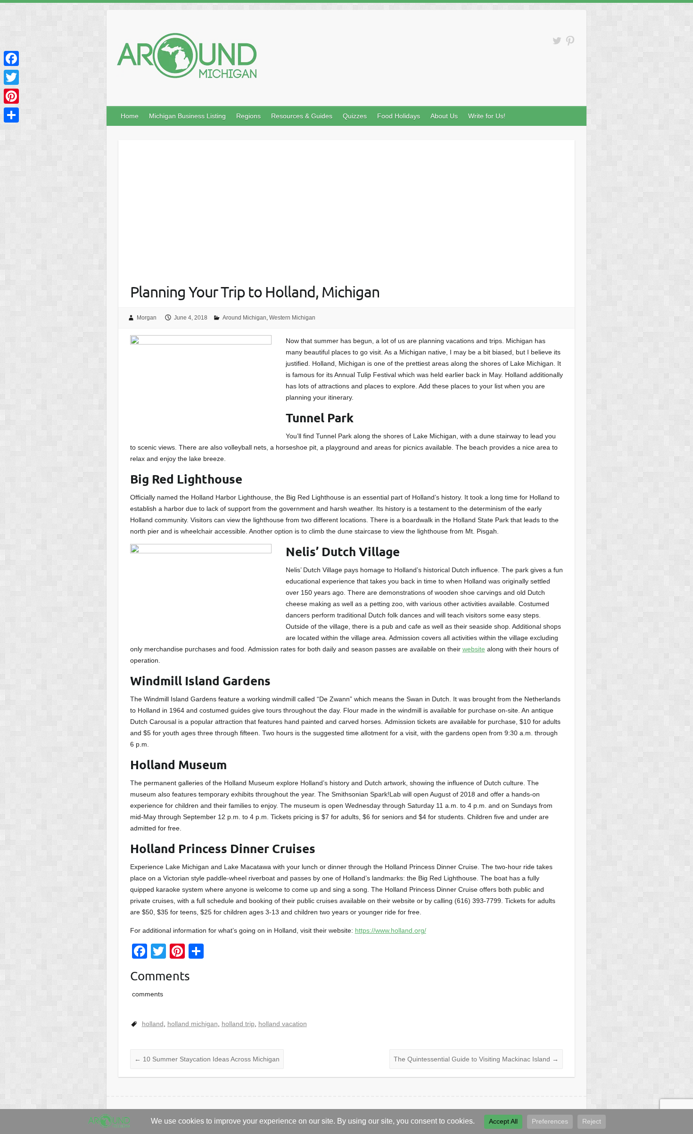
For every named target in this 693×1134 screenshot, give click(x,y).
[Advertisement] (347, 206)
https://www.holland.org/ (390, 930)
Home (130, 116)
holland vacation (282, 1023)
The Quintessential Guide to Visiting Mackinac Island (476, 1059)
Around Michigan (244, 317)
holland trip (238, 1023)
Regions (248, 116)
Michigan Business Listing (187, 116)
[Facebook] (11, 58)
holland (153, 1023)
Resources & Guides (301, 116)
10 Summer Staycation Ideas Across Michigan (207, 1059)
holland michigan (192, 1023)
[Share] (11, 115)
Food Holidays (398, 116)
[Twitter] (11, 77)
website (473, 649)
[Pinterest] (11, 96)
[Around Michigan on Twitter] (557, 41)
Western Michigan (292, 317)
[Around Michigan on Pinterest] (570, 41)
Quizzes (355, 116)
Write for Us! (486, 116)
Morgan (147, 317)
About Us (444, 116)
